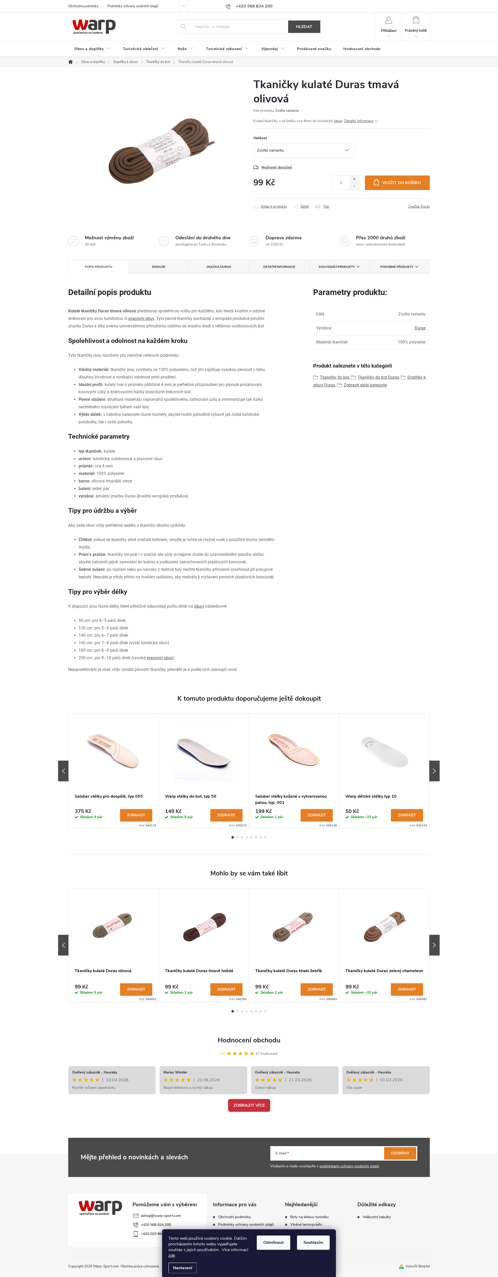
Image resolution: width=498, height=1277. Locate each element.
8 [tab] (265, 837)
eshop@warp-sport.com (161, 1215)
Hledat (304, 27)
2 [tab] (237, 837)
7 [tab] (260, 837)
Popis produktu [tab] (98, 267)
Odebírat (400, 1153)
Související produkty (337, 267)
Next (434, 771)
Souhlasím (313, 1242)
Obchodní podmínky (83, 6)
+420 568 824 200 (156, 1224)
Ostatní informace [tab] (279, 267)
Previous (63, 771)
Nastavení (182, 1268)
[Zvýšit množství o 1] (354, 179)
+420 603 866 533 (156, 1233)
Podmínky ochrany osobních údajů (132, 6)
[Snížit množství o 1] (354, 186)
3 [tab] (242, 837)
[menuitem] (92, 49)
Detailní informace (358, 120)
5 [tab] (251, 837)
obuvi (338, 120)
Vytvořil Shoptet (418, 1266)
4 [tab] (246, 837)
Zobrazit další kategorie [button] (365, 385)
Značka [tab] (218, 267)
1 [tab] (232, 837)
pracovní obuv (141, 318)
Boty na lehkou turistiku (309, 1217)
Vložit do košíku (401, 183)
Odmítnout (273, 1242)
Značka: (419, 206)
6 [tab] (256, 837)
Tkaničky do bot (334, 377)
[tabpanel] (113, 771)
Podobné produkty (396, 267)
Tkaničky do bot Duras (378, 377)
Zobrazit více (249, 1105)
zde (171, 1255)
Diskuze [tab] (158, 267)
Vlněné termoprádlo (306, 1225)
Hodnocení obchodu (249, 1040)
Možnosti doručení (276, 167)
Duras (420, 328)
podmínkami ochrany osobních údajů (349, 1166)
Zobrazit (136, 815)
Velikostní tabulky (377, 1217)
